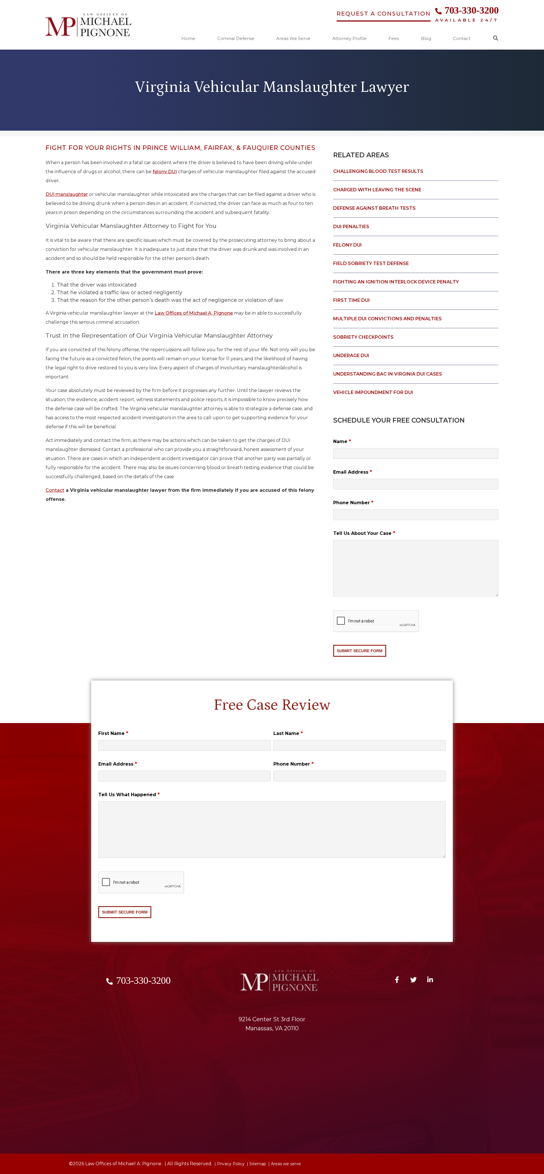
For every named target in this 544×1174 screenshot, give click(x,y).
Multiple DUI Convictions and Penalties (387, 318)
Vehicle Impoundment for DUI (373, 392)
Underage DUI (351, 355)
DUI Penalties (351, 226)
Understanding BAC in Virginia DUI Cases (387, 374)
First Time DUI (351, 300)
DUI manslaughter (67, 194)
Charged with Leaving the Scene (377, 189)
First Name (113, 733)
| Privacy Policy (229, 1163)
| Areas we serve (284, 1163)
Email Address (352, 472)
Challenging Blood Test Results (378, 171)
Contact (461, 38)
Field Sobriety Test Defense (371, 263)
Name (342, 441)
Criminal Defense (235, 38)
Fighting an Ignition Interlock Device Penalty (396, 282)
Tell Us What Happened (129, 794)
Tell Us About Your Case (364, 533)
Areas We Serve (293, 38)
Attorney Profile (349, 38)
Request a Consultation (384, 13)
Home (188, 38)
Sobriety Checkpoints (363, 337)
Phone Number (353, 502)
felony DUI (165, 171)
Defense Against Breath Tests (374, 208)
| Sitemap (256, 1163)
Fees (393, 38)
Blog (426, 38)
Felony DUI (347, 245)
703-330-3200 (472, 10)
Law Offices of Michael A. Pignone (194, 313)
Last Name (288, 733)
